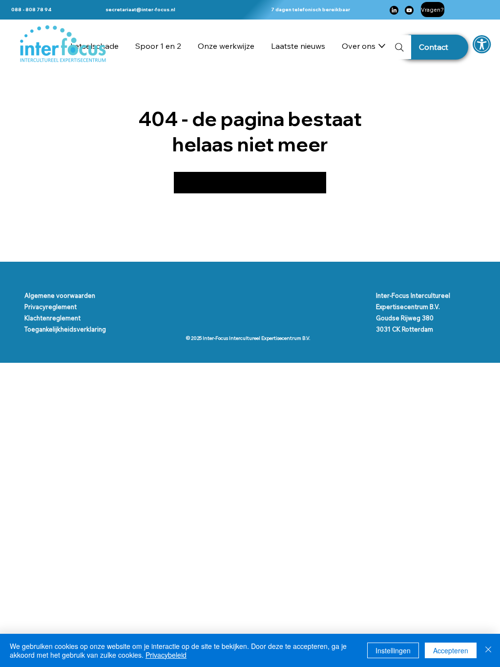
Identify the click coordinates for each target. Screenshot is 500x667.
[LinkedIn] (394, 10)
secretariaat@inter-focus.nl (140, 9)
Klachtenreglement (52, 318)
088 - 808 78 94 (31, 9)
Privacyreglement (50, 307)
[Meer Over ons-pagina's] (381, 45)
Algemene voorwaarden (59, 295)
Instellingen (393, 650)
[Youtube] (409, 10)
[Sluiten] (488, 650)
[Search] (399, 47)
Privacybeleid (166, 655)
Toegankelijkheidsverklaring (65, 329)
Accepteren (450, 650)
